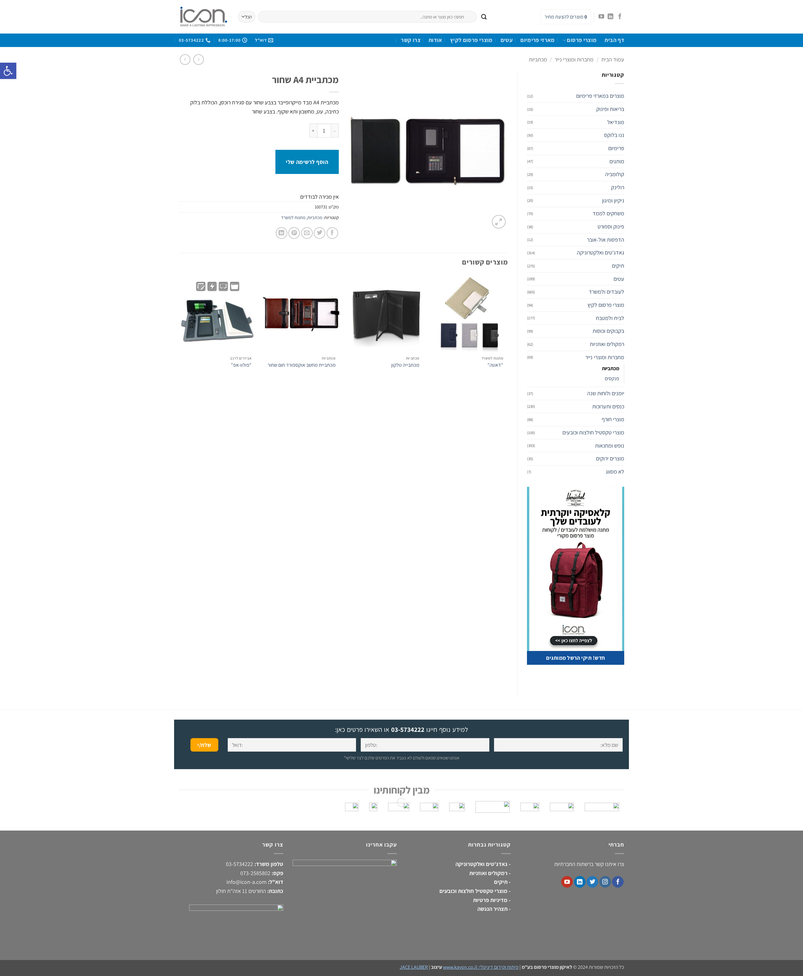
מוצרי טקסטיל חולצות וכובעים (593, 432)
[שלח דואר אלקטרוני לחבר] (307, 233)
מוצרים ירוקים (610, 458)
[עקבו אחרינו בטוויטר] (592, 882)
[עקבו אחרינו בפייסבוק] (619, 16)
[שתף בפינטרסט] (294, 233)
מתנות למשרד (293, 217)
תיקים (618, 265)
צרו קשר (411, 40)
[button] (498, 221)
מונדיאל (615, 122)
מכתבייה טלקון (405, 365)
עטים (507, 40)
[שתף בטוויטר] (319, 233)
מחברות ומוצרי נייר (574, 59)
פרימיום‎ (616, 148)
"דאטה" (495, 365)
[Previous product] (185, 59)
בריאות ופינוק (610, 109)
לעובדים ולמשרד (606, 291)
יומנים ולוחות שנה (605, 393)
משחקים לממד (608, 213)
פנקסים (612, 378)
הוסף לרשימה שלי (307, 161)
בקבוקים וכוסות (608, 330)
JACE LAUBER (414, 967)
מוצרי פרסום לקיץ (471, 40)
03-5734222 (407, 729)
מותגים (616, 161)
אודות (435, 40)
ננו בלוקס (614, 135)
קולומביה (614, 174)
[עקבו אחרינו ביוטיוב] (601, 16)
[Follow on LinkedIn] (610, 16)
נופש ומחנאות (609, 445)
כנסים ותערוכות (608, 406)
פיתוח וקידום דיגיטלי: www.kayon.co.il (480, 967)
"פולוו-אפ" (241, 365)
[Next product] (198, 59)
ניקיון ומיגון (613, 200)
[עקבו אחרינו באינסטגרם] (605, 882)
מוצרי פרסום (582, 40)
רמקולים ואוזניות (607, 344)
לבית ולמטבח (610, 318)
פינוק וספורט (611, 226)
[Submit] (484, 17)
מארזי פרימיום (537, 40)
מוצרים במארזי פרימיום (600, 95)
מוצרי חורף (613, 419)
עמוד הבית (612, 59)
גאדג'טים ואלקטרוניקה (600, 252)
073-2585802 (255, 873)
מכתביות (538, 59)
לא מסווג (615, 471)
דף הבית (614, 40)
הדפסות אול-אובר (605, 239)
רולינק (617, 187)
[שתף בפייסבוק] (332, 233)
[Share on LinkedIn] (281, 233)
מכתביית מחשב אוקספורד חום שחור (302, 365)
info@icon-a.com (246, 881)
